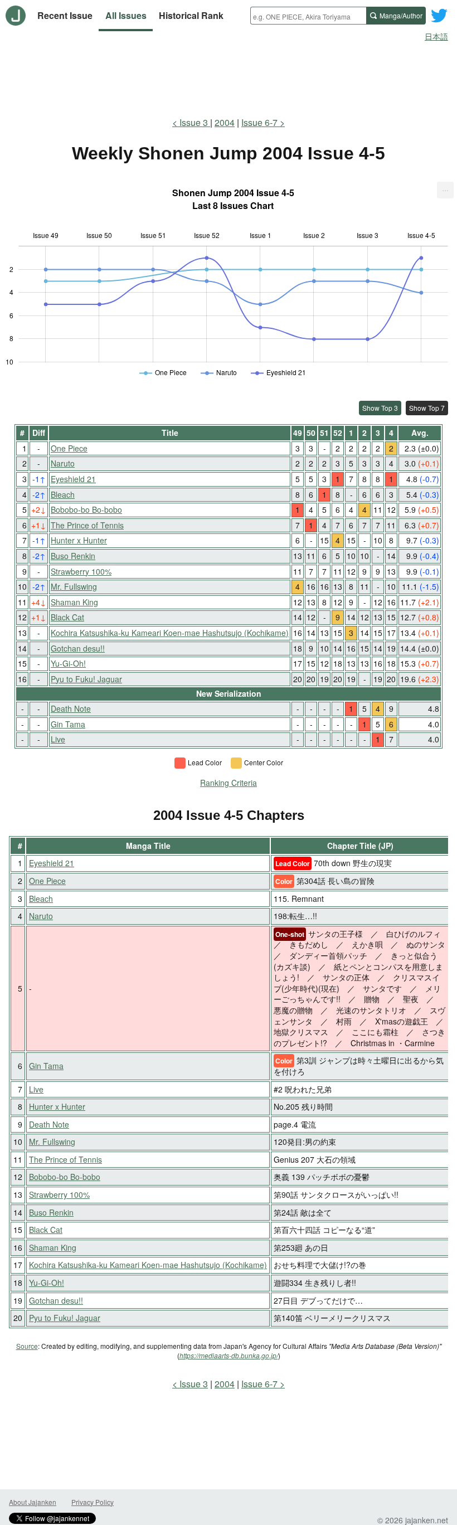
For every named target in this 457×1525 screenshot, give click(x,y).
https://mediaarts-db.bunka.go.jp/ (228, 1355)
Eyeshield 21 (73, 478)
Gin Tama (68, 724)
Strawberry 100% (81, 571)
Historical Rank (191, 15)
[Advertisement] (228, 77)
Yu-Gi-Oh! (68, 663)
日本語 (436, 36)
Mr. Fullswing (74, 586)
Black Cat (67, 617)
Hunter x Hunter (79, 540)
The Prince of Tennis (87, 525)
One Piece (69, 448)
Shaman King (74, 602)
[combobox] (308, 16)
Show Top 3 (380, 407)
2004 (225, 122)
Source (27, 1346)
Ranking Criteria (228, 782)
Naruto (63, 463)
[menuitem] (445, 190)
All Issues (126, 15)
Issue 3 (194, 122)
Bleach (63, 494)
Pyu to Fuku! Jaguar (86, 678)
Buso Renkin (73, 555)
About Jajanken (32, 1502)
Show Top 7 (427, 407)
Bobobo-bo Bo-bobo (86, 509)
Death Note (71, 708)
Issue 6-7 (259, 122)
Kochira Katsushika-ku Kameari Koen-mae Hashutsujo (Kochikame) (170, 632)
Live (58, 739)
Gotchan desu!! (78, 648)
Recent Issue (65, 15)
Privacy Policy (92, 1502)
